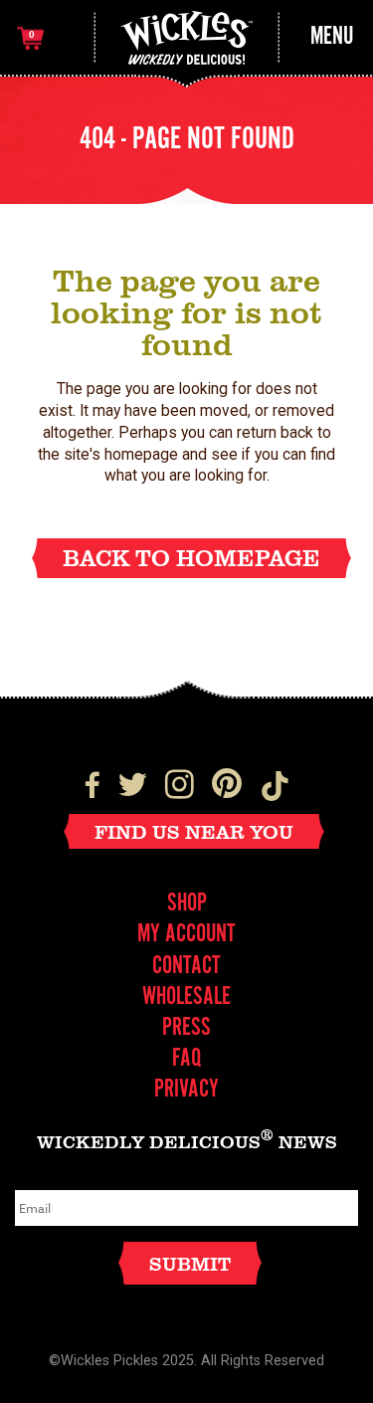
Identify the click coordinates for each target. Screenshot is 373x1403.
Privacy (186, 1090)
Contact (186, 966)
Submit (190, 1263)
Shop (187, 904)
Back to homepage (191, 557)
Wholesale (186, 997)
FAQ (186, 1059)
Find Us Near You (193, 831)
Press (186, 1028)
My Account (186, 934)
